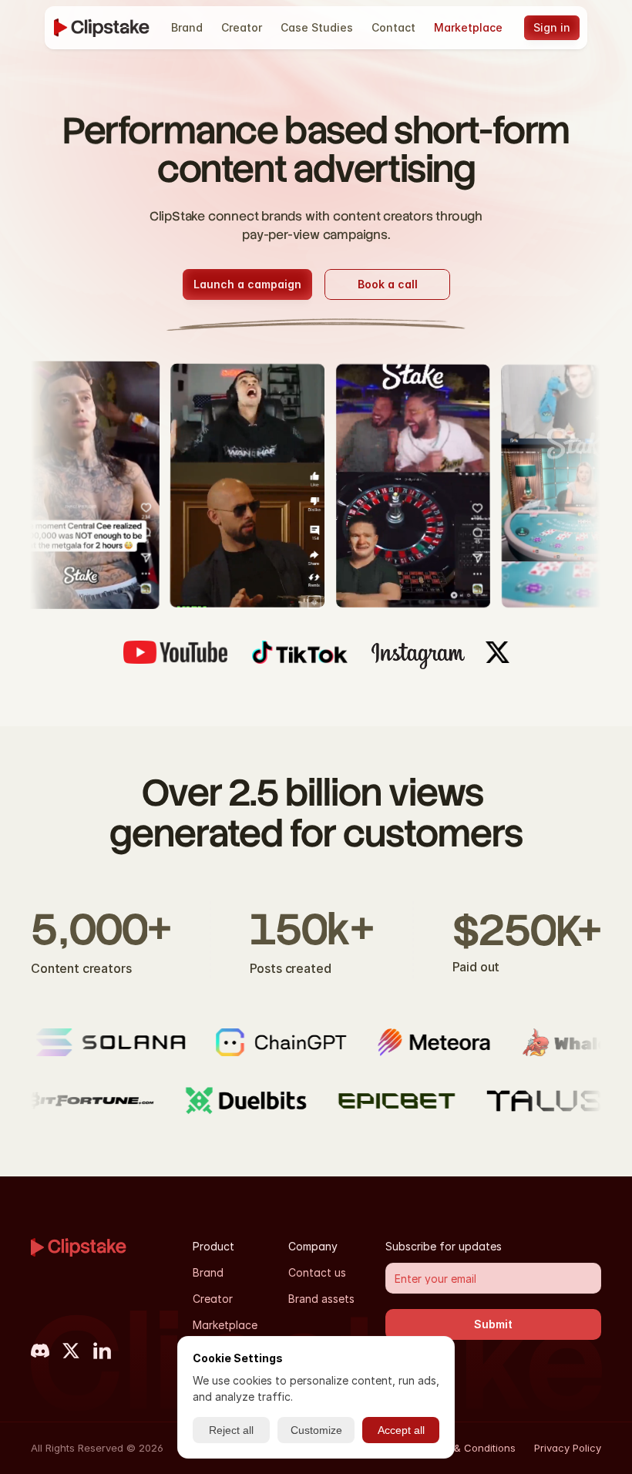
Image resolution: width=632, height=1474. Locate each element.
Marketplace (225, 1324)
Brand (208, 1272)
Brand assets (321, 1298)
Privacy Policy (567, 1448)
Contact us (317, 1272)
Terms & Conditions (468, 1448)
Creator (213, 1298)
